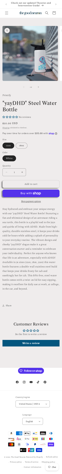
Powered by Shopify (34, 457)
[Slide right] (38, 87)
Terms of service (32, 462)
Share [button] (9, 305)
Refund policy (52, 457)
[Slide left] (23, 87)
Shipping (5, 128)
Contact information (32, 467)
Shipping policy (48, 462)
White (9, 158)
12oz (8, 145)
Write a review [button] (31, 343)
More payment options (31, 201)
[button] (6, 13)
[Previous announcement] (6, 4)
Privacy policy (16, 462)
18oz (21, 145)
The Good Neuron (18, 457)
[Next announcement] (56, 4)
